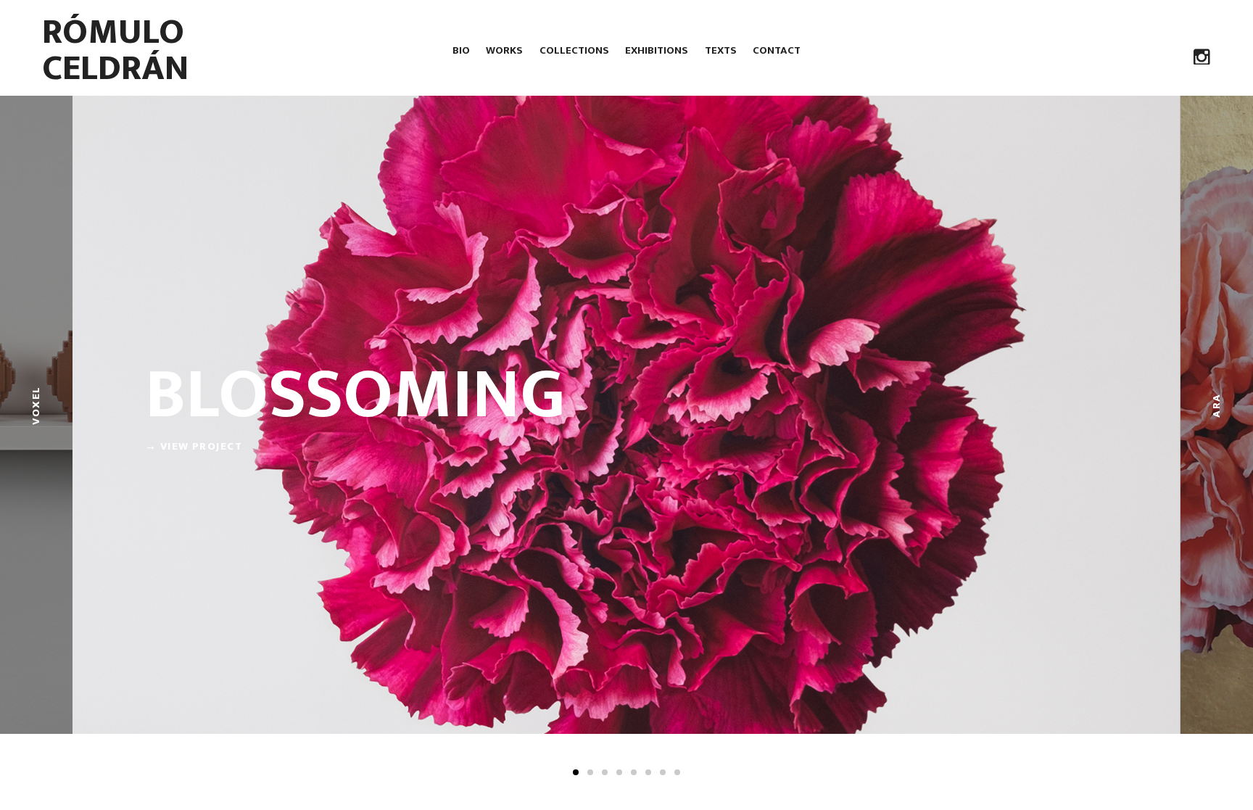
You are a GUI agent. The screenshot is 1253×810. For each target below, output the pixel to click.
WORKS (504, 50)
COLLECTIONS (574, 50)
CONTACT (777, 50)
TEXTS (721, 50)
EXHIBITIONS (656, 50)
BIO (461, 50)
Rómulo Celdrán (115, 49)
